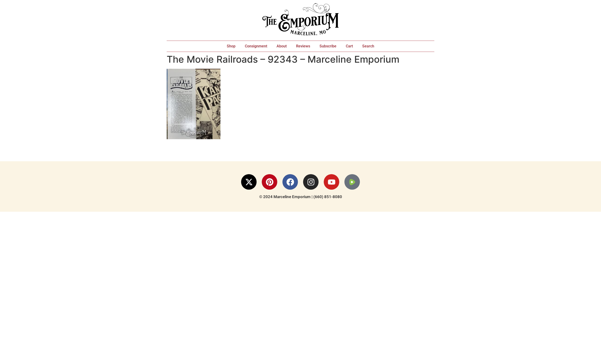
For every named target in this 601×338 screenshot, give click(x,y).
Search (368, 46)
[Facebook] (290, 182)
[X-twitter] (249, 182)
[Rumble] (352, 182)
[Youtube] (331, 182)
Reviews (303, 46)
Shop (231, 46)
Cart (349, 46)
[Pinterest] (269, 182)
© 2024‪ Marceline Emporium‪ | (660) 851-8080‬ (300, 196)
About (282, 46)
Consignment (256, 46)
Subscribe (328, 46)
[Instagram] (311, 182)
